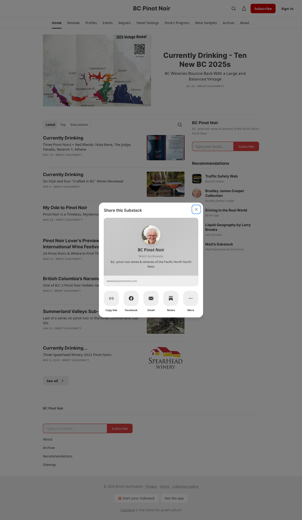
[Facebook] (131, 298)
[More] (190, 298)
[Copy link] (111, 298)
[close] (196, 209)
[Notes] (170, 298)
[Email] (151, 298)
